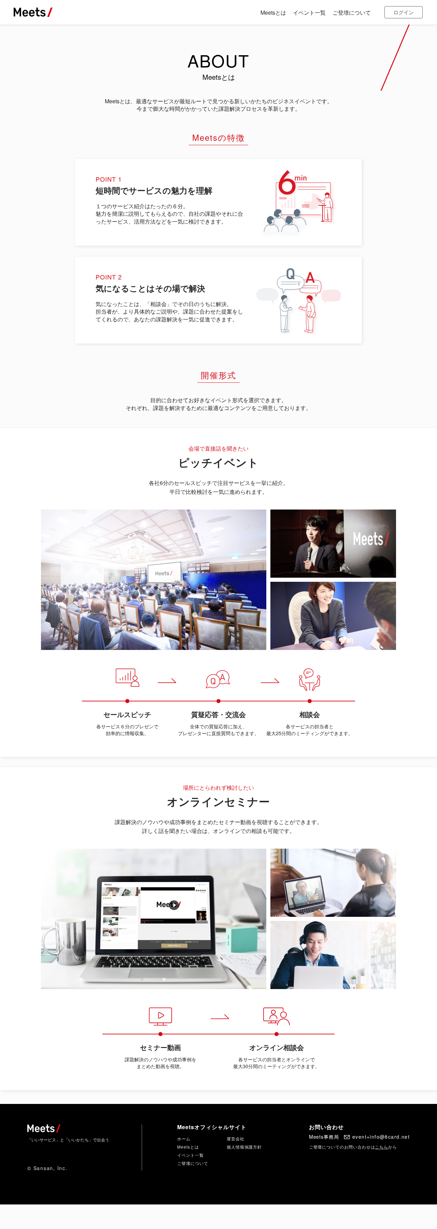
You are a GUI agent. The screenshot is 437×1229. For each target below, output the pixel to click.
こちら (381, 1147)
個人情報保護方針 (244, 1147)
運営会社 (235, 1138)
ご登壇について (192, 1163)
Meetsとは (188, 1147)
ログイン (403, 12)
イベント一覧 (190, 1155)
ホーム (184, 1138)
